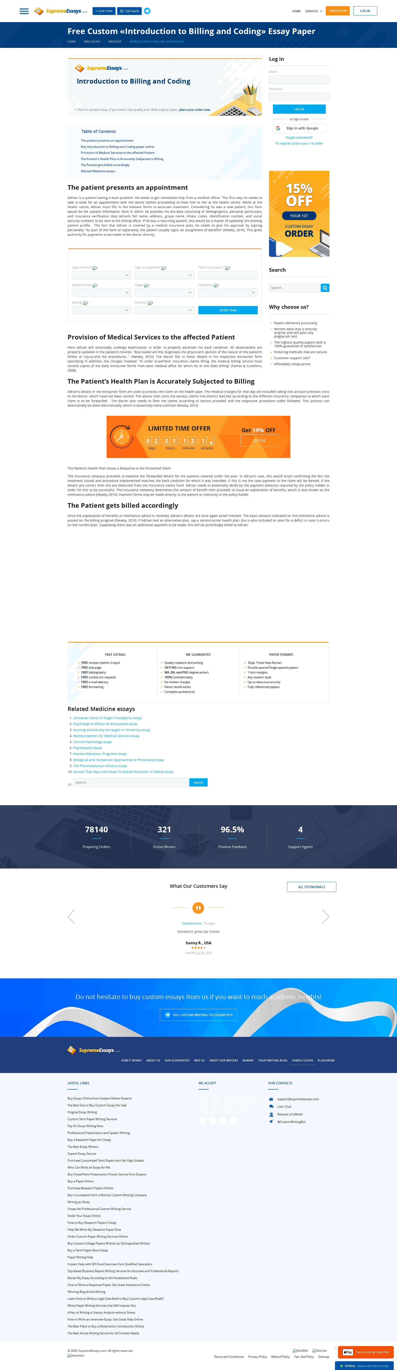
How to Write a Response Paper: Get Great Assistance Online (109, 1285)
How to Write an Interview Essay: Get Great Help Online (105, 1319)
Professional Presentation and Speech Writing (99, 1133)
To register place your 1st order (299, 143)
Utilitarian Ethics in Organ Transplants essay (107, 718)
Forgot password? (299, 137)
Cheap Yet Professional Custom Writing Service (99, 1209)
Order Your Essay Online (84, 1216)
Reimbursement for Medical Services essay (106, 736)
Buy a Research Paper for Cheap (89, 1140)
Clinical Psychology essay (92, 742)
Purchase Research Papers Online (90, 1188)
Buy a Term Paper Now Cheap (88, 1250)
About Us (153, 1060)
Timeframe (205, 285)
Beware (248, 1060)
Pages (139, 285)
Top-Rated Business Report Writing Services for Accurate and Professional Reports (123, 1271)
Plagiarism (326, 1060)
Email (272, 71)
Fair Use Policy (304, 1356)
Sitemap (323, 1356)
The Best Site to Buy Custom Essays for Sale (97, 1105)
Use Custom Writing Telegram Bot (202, 1015)
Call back (131, 11)
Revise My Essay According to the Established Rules (102, 1278)
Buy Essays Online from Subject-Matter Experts (100, 1098)
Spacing (77, 302)
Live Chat (284, 1106)
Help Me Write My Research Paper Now (94, 1229)
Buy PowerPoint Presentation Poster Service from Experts (107, 1174)
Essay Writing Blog (272, 1060)
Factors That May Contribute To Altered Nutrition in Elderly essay (123, 772)
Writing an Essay (79, 1202)
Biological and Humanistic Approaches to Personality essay (118, 760)
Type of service (81, 267)
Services (311, 11)
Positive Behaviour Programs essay (100, 754)
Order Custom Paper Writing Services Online (98, 1236)
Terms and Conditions (229, 1356)
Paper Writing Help (80, 1257)
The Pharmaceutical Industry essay (100, 766)
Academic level (81, 285)
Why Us (199, 1060)
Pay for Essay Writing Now (85, 1126)
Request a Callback (290, 1114)
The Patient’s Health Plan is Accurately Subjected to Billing (122, 159)
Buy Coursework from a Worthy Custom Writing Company (107, 1195)
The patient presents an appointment (107, 140)
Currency (141, 302)
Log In (299, 109)
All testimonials (311, 887)
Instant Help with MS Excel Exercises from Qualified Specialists (110, 1264)
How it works (131, 1060)
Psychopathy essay (87, 748)
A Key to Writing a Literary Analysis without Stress (101, 1312)
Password (275, 89)
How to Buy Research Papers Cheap (92, 1223)
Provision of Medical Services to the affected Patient (118, 153)
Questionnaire (192, 923)
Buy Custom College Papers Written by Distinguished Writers (109, 1243)
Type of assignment (147, 267)
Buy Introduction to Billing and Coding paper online (117, 147)
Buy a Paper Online (81, 1181)
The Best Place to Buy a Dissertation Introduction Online (106, 1326)
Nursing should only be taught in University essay (111, 730)
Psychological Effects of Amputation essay (105, 724)
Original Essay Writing (82, 1112)
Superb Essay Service (82, 1153)
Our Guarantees (177, 1060)
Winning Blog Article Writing (86, 1292)
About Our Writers (223, 1060)
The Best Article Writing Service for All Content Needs (103, 1333)
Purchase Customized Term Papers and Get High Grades (106, 1160)
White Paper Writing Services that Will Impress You (102, 1305)
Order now (338, 11)
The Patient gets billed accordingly (105, 165)
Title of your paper (211, 267)
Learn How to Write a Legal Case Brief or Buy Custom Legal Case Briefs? (116, 1299)
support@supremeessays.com (298, 1099)
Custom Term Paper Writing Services (92, 1119)
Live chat (105, 11)
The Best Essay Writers (83, 1147)
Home (296, 11)
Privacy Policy (257, 1356)
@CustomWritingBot (291, 1122)
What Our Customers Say (198, 886)
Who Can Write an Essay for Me (89, 1167)
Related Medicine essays (98, 171)
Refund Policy (280, 1356)
